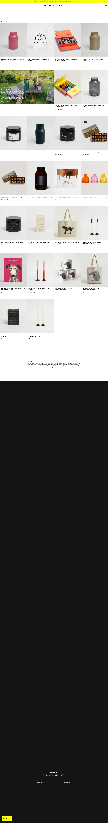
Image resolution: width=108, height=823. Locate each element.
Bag (105, 5)
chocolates (30, 364)
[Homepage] (54, 5)
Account (98, 5)
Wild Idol (36, 367)
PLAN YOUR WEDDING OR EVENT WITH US (54, 1)
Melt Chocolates (55, 365)
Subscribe (67, 782)
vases (35, 364)
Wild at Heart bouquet (71, 363)
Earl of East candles (75, 365)
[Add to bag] (25, 55)
